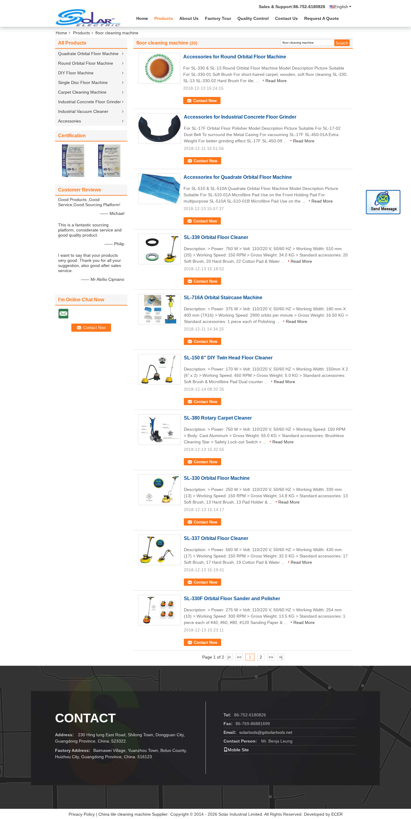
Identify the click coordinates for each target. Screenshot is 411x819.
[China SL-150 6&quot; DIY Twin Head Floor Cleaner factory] (159, 369)
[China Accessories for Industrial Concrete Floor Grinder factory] (159, 128)
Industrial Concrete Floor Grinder (89, 101)
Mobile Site (238, 749)
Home (142, 18)
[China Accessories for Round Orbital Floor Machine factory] (159, 68)
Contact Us (286, 18)
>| (281, 657)
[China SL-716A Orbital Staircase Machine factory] (159, 309)
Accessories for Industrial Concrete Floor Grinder (240, 116)
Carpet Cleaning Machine (82, 92)
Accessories (69, 121)
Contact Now (205, 100)
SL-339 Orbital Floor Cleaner (216, 237)
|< (229, 657)
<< (239, 657)
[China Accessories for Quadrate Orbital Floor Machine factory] (159, 188)
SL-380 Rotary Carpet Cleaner (218, 417)
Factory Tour (218, 18)
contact (85, 718)
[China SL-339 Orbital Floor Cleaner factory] (159, 249)
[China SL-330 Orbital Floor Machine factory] (159, 489)
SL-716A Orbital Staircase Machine (223, 297)
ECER (337, 814)
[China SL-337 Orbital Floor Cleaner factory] (159, 550)
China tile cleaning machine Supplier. (134, 814)
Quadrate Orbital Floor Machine (88, 53)
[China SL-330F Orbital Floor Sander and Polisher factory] (159, 610)
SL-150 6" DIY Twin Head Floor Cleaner (228, 357)
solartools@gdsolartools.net (265, 732)
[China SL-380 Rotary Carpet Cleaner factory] (159, 429)
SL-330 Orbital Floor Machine (217, 478)
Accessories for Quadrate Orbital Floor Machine (238, 177)
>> (270, 657)
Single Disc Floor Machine (83, 82)
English (341, 7)
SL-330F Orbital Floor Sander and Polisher (232, 598)
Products (163, 18)
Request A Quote (321, 18)
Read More (276, 80)
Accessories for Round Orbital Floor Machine (234, 56)
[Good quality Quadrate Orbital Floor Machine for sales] (73, 160)
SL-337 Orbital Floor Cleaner (216, 538)
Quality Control (253, 18)
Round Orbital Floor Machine (85, 63)
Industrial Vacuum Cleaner (83, 111)
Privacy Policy (82, 814)
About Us (189, 18)
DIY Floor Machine (76, 72)
